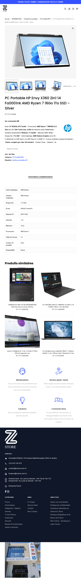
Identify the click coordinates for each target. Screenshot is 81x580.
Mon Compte (32, 511)
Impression (9, 518)
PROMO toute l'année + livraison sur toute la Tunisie (40, 2)
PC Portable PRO (45, 19)
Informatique (10, 505)
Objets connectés (11, 527)
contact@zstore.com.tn (17, 468)
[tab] (40, 177)
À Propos (31, 502)
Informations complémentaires (40, 177)
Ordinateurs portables (31, 19)
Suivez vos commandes (59, 502)
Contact (30, 508)
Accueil (7, 19)
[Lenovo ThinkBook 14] (22, 331)
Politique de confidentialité (60, 505)
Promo (7, 502)
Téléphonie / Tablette (12, 508)
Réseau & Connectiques (13, 524)
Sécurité (8, 521)
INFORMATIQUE (16, 19)
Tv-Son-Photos (10, 515)
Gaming (8, 511)
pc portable (21, 160)
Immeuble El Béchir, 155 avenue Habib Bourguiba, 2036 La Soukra (33, 458)
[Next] (73, 86)
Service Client (33, 505)
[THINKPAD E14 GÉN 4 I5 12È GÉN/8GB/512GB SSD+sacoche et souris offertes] (22, 284)
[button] (77, 9)
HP (26, 160)
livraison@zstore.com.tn (18, 473)
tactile (15, 160)
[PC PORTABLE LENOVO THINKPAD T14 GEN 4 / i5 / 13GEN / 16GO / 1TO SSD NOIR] (58, 284)
